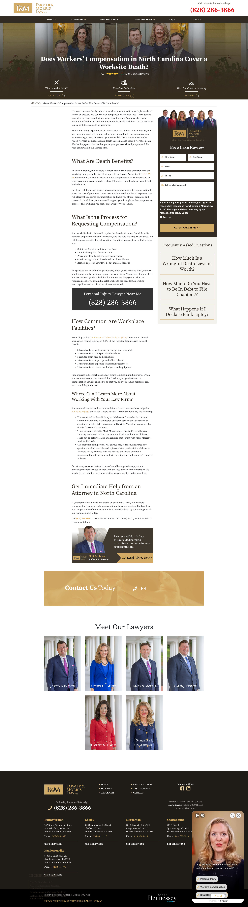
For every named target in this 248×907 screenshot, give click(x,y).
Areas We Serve (143, 19)
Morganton (133, 820)
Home (104, 784)
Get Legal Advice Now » (137, 558)
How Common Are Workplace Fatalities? (48, 892)
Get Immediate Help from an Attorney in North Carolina (48, 897)
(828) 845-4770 (59, 867)
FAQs (172, 19)
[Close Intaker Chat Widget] (238, 815)
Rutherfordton (53, 820)
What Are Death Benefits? (41, 882)
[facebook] (182, 788)
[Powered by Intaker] (223, 901)
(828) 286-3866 (113, 303)
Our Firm (106, 788)
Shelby (89, 820)
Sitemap (98, 901)
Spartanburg (175, 820)
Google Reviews (175, 805)
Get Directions (53, 844)
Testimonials (141, 788)
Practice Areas (109, 19)
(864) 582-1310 (182, 836)
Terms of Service (70, 901)
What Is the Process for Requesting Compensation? (45, 887)
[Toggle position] (232, 815)
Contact (197, 19)
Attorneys (77, 19)
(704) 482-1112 (100, 836)
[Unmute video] (197, 815)
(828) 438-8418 (141, 836)
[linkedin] (188, 788)
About (50, 19)
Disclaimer (86, 901)
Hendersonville (54, 851)
